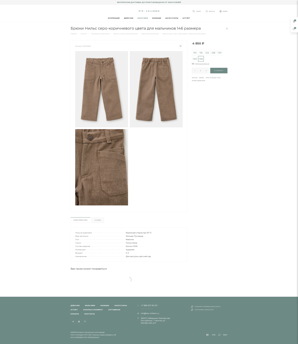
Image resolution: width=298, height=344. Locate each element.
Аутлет (74, 310)
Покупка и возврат (93, 310)
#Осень (195, 77)
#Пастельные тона (213, 77)
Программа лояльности (204, 309)
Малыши (104, 305)
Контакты (89, 314)
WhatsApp (78, 321)
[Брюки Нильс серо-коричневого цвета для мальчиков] (101, 89)
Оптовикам (114, 310)
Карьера (75, 314)
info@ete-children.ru (150, 313)
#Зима (201, 77)
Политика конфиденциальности (207, 306)
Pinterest (84, 321)
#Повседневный (198, 80)
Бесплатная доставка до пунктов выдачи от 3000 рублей (149, 2)
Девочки (75, 305)
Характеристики (80, 220)
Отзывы (97, 220)
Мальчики (90, 305)
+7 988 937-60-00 (149, 306)
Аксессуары (120, 305)
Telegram (73, 321)
